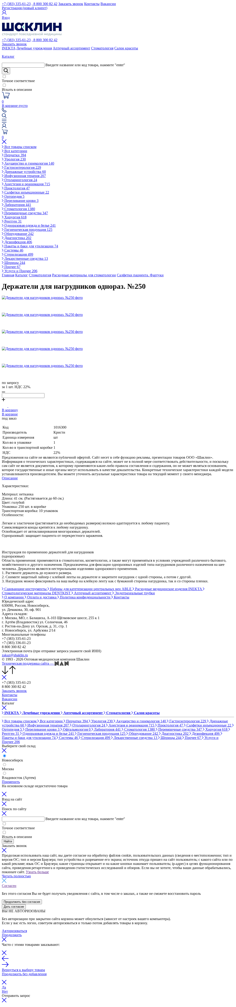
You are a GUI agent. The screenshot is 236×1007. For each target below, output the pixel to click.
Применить (11, 782)
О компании (14, 597)
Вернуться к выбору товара (23, 970)
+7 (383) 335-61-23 (16, 4)
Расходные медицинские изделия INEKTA (168, 589)
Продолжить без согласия (22, 902)
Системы (13, 250)
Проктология (16, 188)
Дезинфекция (17, 242)
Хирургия (15, 217)
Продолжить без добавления (24, 974)
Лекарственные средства (25, 258)
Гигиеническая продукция (27, 230)
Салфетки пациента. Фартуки (140, 275)
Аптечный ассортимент (71, 48)
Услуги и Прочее (20, 271)
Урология (14, 159)
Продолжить (12, 935)
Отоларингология (20, 180)
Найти (8, 841)
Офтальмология (76, 729)
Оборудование (18, 234)
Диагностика (17, 238)
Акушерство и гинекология (28, 163)
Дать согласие (14, 906)
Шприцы (14, 263)
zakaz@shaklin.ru (15, 655)
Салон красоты (126, 48)
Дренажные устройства (24, 172)
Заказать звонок (70, 4)
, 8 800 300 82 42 (44, 4)
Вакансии (108, 4)
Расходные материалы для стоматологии (84, 275)
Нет (5, 991)
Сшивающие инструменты (25, 589)
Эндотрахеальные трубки (134, 593)
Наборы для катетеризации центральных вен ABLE (91, 589)
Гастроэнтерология (22, 167)
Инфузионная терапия (24, 176)
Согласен (9, 886)
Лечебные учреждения (34, 48)
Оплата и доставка (41, 597)
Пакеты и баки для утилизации (30, 246)
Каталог (21, 275)
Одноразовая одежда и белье (29, 225)
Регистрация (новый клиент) (24, 8)
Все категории (15, 151)
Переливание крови (20, 201)
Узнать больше (37, 872)
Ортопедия (13, 196)
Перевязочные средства (25, 213)
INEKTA (8, 48)
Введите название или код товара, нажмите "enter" (85, 65)
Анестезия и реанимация (26, 184)
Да (4, 987)
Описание (10, 478)
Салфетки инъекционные (26, 192)
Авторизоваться (14, 931)
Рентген (12, 221)
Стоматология (102, 48)
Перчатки (14, 155)
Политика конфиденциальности (85, 597)
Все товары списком (19, 147)
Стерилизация (18, 254)
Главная (8, 275)
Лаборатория (17, 205)
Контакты (92, 4)
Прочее (12, 267)
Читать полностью (16, 876)
